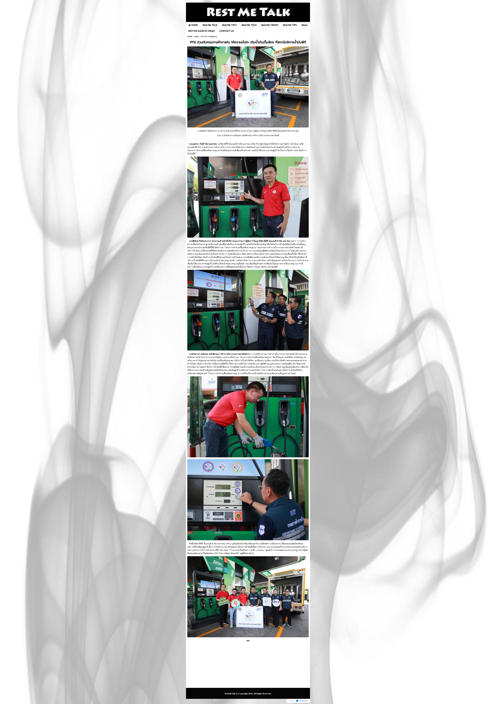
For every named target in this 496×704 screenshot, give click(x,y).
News (197, 36)
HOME (189, 36)
